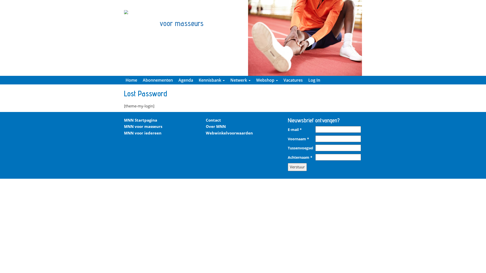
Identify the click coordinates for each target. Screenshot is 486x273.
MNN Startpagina (140, 120)
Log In (314, 80)
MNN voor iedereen (142, 132)
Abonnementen (158, 80)
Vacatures (293, 80)
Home (131, 80)
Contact (213, 120)
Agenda (185, 80)
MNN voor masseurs (143, 126)
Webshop (265, 80)
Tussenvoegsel (300, 148)
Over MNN (216, 126)
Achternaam (300, 157)
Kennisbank (210, 80)
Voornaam (298, 139)
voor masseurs (182, 23)
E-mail (295, 129)
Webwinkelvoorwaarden (229, 132)
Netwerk (239, 80)
